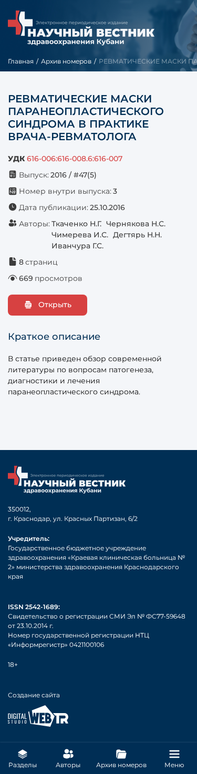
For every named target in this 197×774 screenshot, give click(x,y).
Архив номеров (66, 61)
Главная (21, 61)
